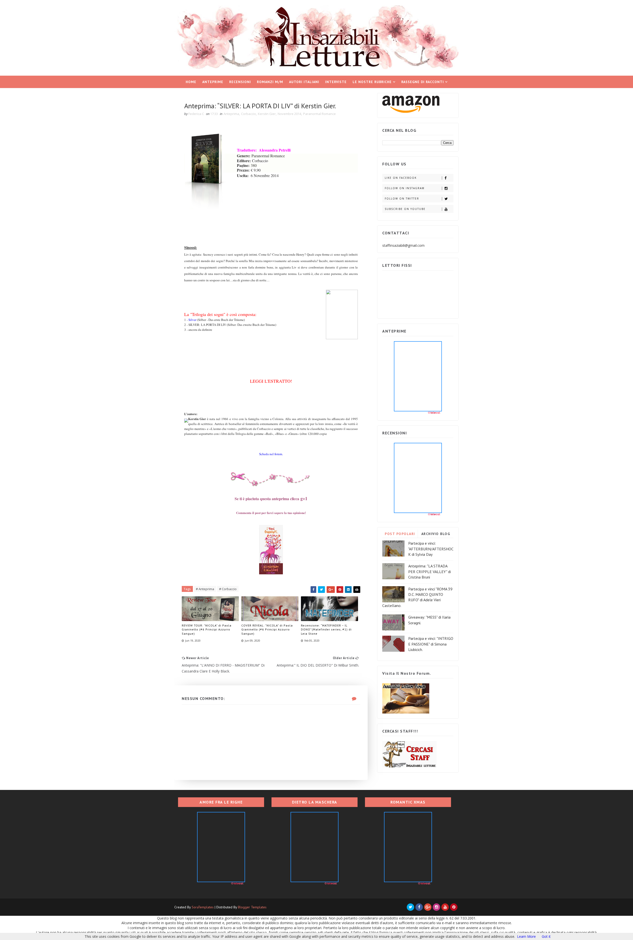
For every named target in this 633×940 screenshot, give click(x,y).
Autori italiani (304, 82)
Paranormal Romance (319, 114)
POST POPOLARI (400, 534)
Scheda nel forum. (271, 454)
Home (191, 82)
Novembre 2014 (289, 114)
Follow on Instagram (405, 188)
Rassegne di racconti (422, 82)
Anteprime (212, 82)
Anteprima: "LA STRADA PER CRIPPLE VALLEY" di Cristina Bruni (429, 571)
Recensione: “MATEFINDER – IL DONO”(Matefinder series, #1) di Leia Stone (326, 630)
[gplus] (427, 907)
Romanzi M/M (270, 82)
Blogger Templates (252, 907)
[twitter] (410, 907)
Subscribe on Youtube (405, 209)
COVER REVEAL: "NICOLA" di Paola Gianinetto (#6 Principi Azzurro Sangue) (267, 630)
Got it (546, 936)
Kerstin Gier (267, 114)
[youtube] (445, 907)
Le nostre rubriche (372, 82)
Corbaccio (248, 114)
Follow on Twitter (402, 198)
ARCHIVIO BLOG (435, 534)
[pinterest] (453, 907)
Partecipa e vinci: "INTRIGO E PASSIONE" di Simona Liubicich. (430, 644)
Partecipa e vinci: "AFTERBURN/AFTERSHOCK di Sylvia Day (430, 549)
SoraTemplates (203, 907)
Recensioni (240, 82)
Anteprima (231, 114)
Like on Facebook (401, 177)
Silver (192, 319)
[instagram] (436, 907)
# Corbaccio (228, 589)
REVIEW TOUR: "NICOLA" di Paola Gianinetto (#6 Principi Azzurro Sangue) (206, 630)
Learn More (526, 936)
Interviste (336, 82)
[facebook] (419, 907)
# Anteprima (205, 589)
